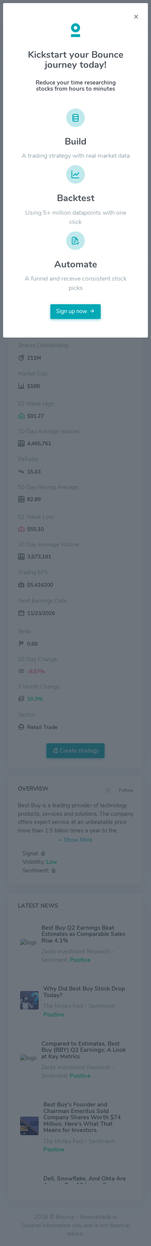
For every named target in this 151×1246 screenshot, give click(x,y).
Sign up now (71, 311)
